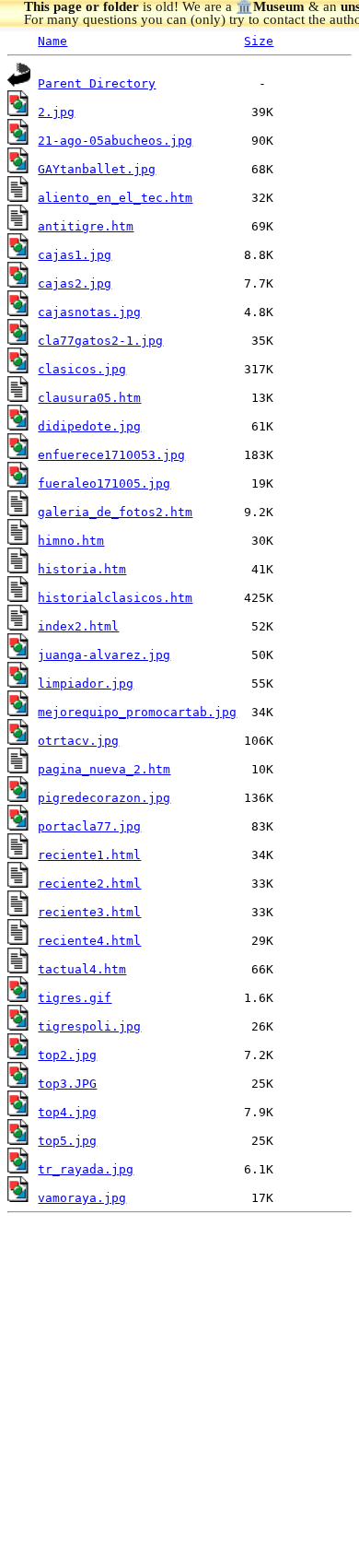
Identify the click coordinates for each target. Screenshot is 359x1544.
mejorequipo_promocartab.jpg (137, 712)
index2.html (78, 626)
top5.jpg (67, 1141)
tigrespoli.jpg (89, 1026)
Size (258, 41)
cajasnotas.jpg (89, 312)
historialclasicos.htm (115, 598)
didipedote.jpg (89, 426)
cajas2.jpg (74, 283)
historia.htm (82, 569)
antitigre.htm (85, 226)
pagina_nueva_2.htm (104, 769)
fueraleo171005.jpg (104, 483)
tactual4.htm (82, 969)
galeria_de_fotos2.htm (115, 512)
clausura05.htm (89, 398)
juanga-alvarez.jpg (104, 655)
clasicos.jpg (82, 369)
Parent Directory (97, 83)
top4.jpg (67, 1112)
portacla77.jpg (89, 826)
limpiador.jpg (85, 683)
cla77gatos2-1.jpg (100, 341)
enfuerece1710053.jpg (111, 455)
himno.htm (71, 541)
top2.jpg (67, 1055)
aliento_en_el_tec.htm (115, 198)
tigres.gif (74, 998)
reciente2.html (89, 883)
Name (52, 41)
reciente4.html (89, 941)
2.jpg (56, 112)
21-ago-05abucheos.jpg (115, 140)
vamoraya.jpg (82, 1198)
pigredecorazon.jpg (104, 798)
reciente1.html (89, 855)
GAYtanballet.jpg (97, 169)
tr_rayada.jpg (85, 1169)
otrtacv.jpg (78, 741)
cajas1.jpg (74, 255)
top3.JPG (67, 1083)
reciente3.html (89, 912)
